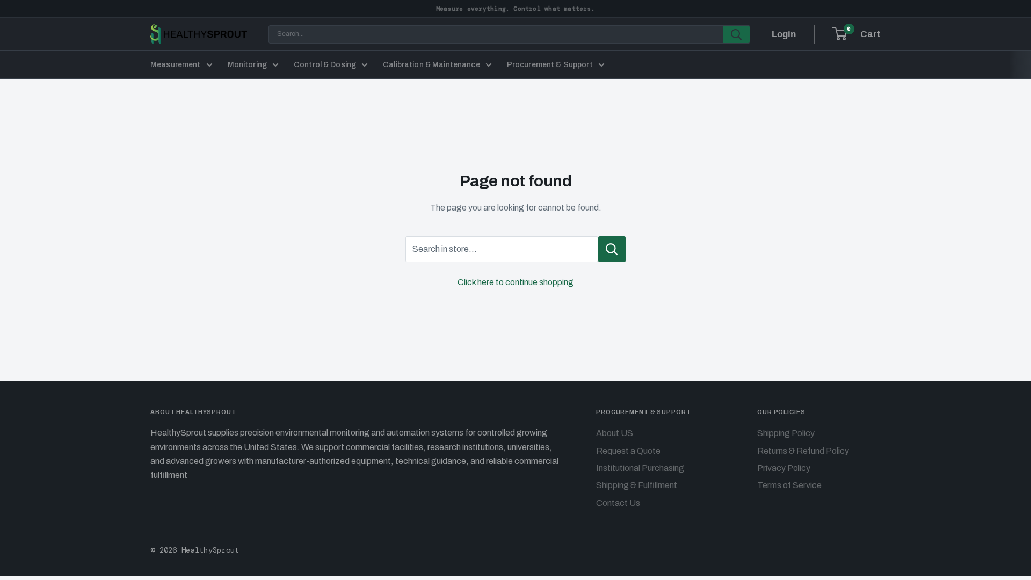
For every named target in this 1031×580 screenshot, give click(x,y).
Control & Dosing (325, 65)
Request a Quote (628, 450)
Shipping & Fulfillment (636, 485)
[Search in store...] (612, 249)
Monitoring (247, 65)
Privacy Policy (783, 468)
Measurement (175, 65)
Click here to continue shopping (515, 282)
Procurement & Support (550, 65)
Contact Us (618, 503)
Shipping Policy (786, 433)
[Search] (736, 34)
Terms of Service (789, 485)
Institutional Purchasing (640, 468)
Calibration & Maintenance (431, 65)
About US (614, 433)
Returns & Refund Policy (803, 450)
